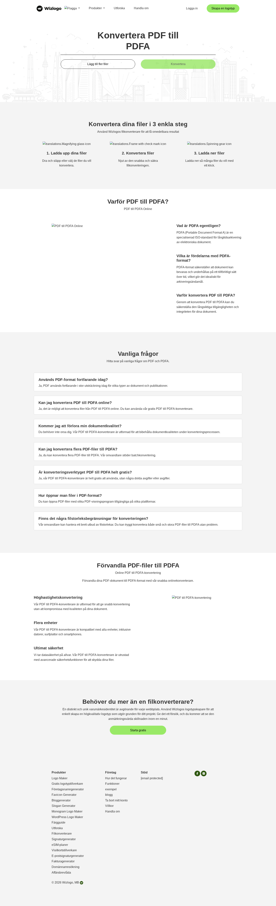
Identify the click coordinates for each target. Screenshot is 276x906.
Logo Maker (59, 778)
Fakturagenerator (63, 861)
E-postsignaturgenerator (68, 855)
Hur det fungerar (116, 778)
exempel (111, 789)
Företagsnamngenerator (68, 789)
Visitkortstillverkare (64, 850)
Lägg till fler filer (97, 64)
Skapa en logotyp (223, 8)
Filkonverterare (62, 833)
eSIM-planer (60, 844)
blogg (109, 794)
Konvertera (178, 64)
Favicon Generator (64, 794)
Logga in (192, 8)
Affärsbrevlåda (61, 872)
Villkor (109, 805)
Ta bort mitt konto (116, 800)
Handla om (141, 8)
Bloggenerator (61, 800)
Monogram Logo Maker (67, 811)
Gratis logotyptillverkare (67, 783)
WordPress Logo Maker (67, 817)
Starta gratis (138, 730)
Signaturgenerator (64, 839)
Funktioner (112, 783)
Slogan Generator (63, 805)
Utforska (119, 8)
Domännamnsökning (65, 867)
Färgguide (58, 822)
